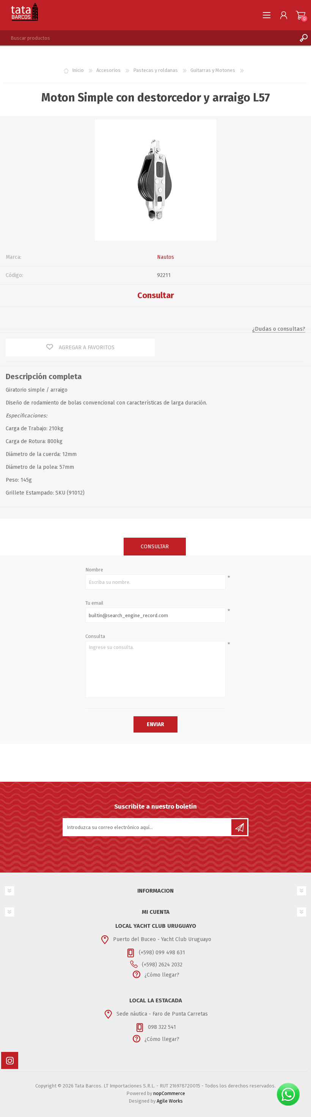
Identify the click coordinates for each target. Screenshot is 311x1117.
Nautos (165, 257)
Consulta (95, 636)
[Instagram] (9, 1060)
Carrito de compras (300, 15)
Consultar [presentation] (155, 546)
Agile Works (170, 1101)
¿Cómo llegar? (162, 975)
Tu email (94, 603)
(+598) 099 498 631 (162, 952)
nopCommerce (169, 1093)
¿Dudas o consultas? (278, 328)
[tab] (155, 546)
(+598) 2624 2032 (162, 964)
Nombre (94, 570)
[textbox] (148, 37)
